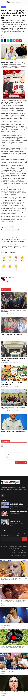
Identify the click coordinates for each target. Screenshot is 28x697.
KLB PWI (11, 226)
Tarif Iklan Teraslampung (15, 555)
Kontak (24, 555)
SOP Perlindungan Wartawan (19, 552)
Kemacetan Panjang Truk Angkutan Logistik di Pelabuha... (13, 310)
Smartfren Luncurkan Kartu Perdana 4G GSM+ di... (17, 520)
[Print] (20, 40)
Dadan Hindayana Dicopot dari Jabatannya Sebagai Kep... (13, 432)
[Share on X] (5, 40)
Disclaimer (23, 554)
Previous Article (15, 237)
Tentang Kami (17, 550)
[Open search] (25, 2)
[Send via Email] (17, 40)
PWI (6, 226)
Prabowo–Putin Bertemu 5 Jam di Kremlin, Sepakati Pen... (13, 359)
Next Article (13, 244)
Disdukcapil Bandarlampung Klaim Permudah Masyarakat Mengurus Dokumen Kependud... (14, 246)
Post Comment (20, 463)
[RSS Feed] (7, 281)
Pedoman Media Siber (14, 554)
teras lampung (10, 277)
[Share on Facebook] (2, 40)
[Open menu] (2, 2)
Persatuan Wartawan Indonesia (12, 229)
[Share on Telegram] (14, 40)
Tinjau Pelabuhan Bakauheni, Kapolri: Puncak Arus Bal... (12, 335)
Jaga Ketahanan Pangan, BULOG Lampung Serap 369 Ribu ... (13, 407)
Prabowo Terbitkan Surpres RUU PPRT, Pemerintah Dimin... (12, 383)
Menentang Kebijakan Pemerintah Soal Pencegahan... (18, 512)
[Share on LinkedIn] (11, 40)
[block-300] (14, 84)
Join (25, 539)
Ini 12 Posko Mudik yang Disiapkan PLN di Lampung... (17, 503)
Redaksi (24, 550)
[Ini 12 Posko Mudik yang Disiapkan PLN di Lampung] (5, 505)
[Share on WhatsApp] (8, 40)
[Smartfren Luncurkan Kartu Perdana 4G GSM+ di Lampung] (5, 522)
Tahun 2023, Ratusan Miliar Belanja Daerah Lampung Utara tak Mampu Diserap (14, 240)
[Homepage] (14, 2)
